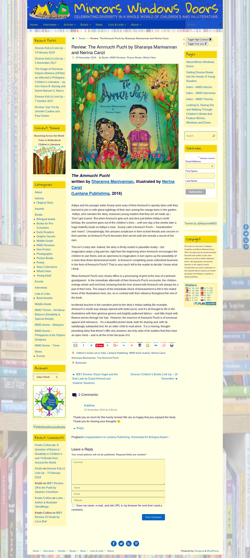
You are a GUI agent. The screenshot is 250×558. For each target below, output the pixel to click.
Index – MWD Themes (199, 99)
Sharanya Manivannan (112, 181)
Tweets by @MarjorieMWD (201, 223)
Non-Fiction (44, 249)
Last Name (191, 180)
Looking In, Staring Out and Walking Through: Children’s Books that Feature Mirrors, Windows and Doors (200, 114)
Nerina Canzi (158, 353)
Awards (39, 208)
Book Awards (45, 298)
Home (36, 551)
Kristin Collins (43, 445)
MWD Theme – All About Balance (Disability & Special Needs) (49, 314)
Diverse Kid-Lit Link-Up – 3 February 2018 (50, 473)
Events (39, 281)
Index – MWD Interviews (200, 93)
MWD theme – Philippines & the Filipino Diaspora (50, 335)
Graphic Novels (46, 236)
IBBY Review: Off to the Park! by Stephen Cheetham (49, 487)
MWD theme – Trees (47, 345)
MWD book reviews (139, 353)
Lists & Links (42, 293)
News (38, 351)
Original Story (45, 202)
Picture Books (134, 57)
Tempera (199, 551)
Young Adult (44, 275)
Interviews (41, 287)
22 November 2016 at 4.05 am (100, 409)
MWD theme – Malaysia (49, 324)
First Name (191, 171)
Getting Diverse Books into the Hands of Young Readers (200, 76)
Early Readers (45, 232)
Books (82, 38)
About (38, 192)
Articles (39, 198)
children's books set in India (91, 353)
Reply (80, 428)
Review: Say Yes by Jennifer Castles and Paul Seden (47, 111)
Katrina (89, 405)
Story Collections (47, 267)
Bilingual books (46, 219)
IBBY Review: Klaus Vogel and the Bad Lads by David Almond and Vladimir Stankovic (95, 378)
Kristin (39, 468)
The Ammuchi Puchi (108, 357)
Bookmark (81, 362)
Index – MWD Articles (199, 87)
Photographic (45, 253)
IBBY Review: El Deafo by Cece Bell (48, 517)
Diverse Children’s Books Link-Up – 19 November (154, 376)
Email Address (199, 161)
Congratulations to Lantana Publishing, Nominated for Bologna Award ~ (127, 437)
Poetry (40, 262)
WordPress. (213, 551)
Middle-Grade (45, 240)
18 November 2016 (86, 57)
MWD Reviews (118, 57)
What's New (149, 57)
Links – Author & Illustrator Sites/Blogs (50, 502)
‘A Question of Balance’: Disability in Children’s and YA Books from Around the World (48, 454)
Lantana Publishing (91, 193)
